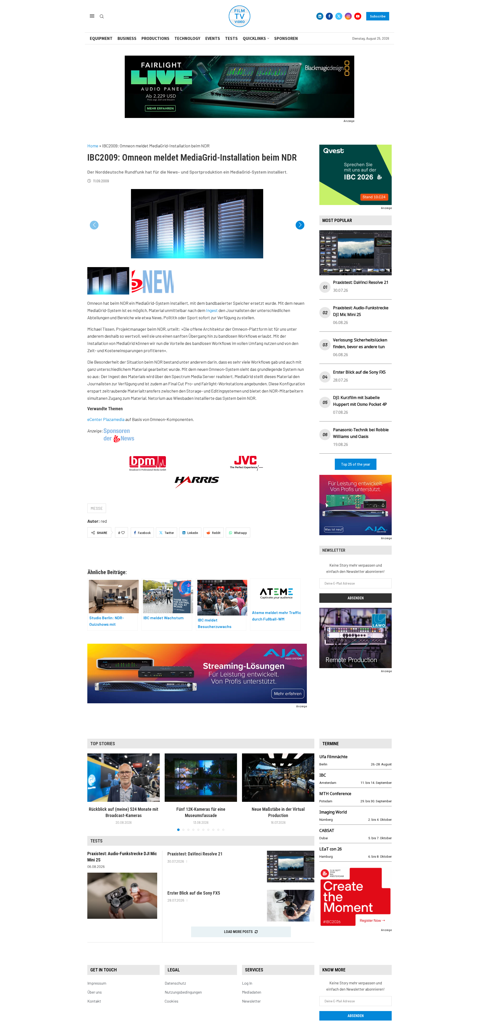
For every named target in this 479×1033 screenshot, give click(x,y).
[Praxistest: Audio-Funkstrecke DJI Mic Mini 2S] (122, 896)
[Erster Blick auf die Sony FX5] (290, 906)
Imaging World (333, 812)
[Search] (101, 16)
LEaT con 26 (330, 849)
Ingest (212, 310)
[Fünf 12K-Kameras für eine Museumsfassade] (201, 777)
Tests (231, 38)
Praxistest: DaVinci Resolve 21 (360, 282)
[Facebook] (329, 16)
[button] (300, 225)
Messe (97, 508)
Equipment (101, 38)
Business (127, 38)
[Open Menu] (92, 16)
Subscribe (377, 16)
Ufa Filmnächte (333, 756)
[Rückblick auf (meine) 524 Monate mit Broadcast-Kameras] (123, 777)
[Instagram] (348, 16)
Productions (155, 38)
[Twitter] (338, 16)
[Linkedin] (319, 16)
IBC (322, 775)
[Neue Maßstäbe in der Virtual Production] (278, 777)
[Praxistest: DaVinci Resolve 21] (290, 866)
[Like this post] (123, 532)
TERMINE (330, 743)
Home (92, 145)
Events (212, 38)
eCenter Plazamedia (105, 419)
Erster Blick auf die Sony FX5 (359, 372)
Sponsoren (286, 38)
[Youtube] (357, 16)
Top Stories (102, 743)
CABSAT (326, 830)
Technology (187, 38)
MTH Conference (335, 793)
